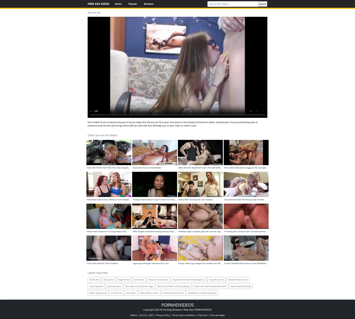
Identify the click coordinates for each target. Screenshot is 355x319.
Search (262, 4)
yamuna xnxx (114, 286)
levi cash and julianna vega (139, 286)
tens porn (108, 279)
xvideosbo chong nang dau (202, 292)
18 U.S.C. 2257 (146, 315)
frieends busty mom (173, 292)
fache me (94, 279)
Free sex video (217, 315)
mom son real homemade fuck (210, 286)
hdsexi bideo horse (238, 279)
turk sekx (139, 279)
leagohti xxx (124, 279)
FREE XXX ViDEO (98, 4)
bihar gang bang (98, 292)
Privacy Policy (163, 315)
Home (118, 3)
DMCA (133, 315)
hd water (131, 292)
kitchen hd (116, 292)
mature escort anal (158, 279)
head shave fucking (240, 286)
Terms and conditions (183, 315)
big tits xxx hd (216, 279)
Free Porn (202, 315)
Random (149, 3)
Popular (132, 3)
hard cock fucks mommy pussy (173, 286)
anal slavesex (96, 286)
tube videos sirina (149, 292)
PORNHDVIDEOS (177, 305)
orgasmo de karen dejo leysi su (188, 279)
